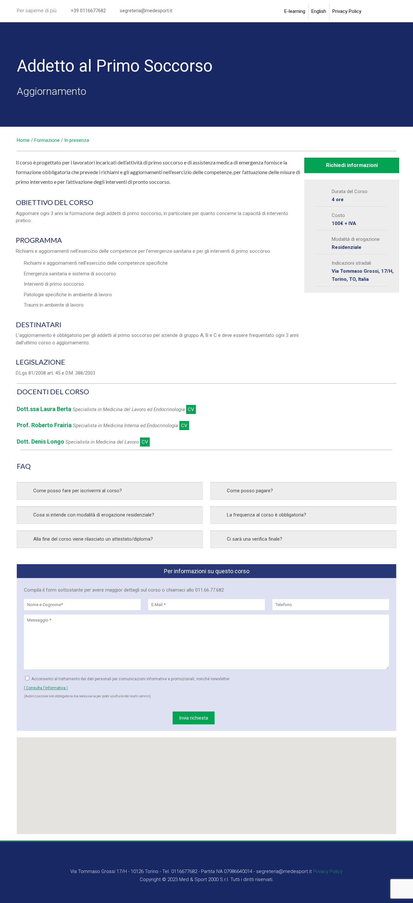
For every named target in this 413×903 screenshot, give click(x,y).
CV (191, 409)
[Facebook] (379, 12)
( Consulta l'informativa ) (46, 688)
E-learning (294, 11)
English (318, 11)
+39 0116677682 (88, 11)
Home (23, 140)
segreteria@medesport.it (146, 11)
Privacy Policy (346, 11)
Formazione (47, 140)
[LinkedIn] (391, 12)
